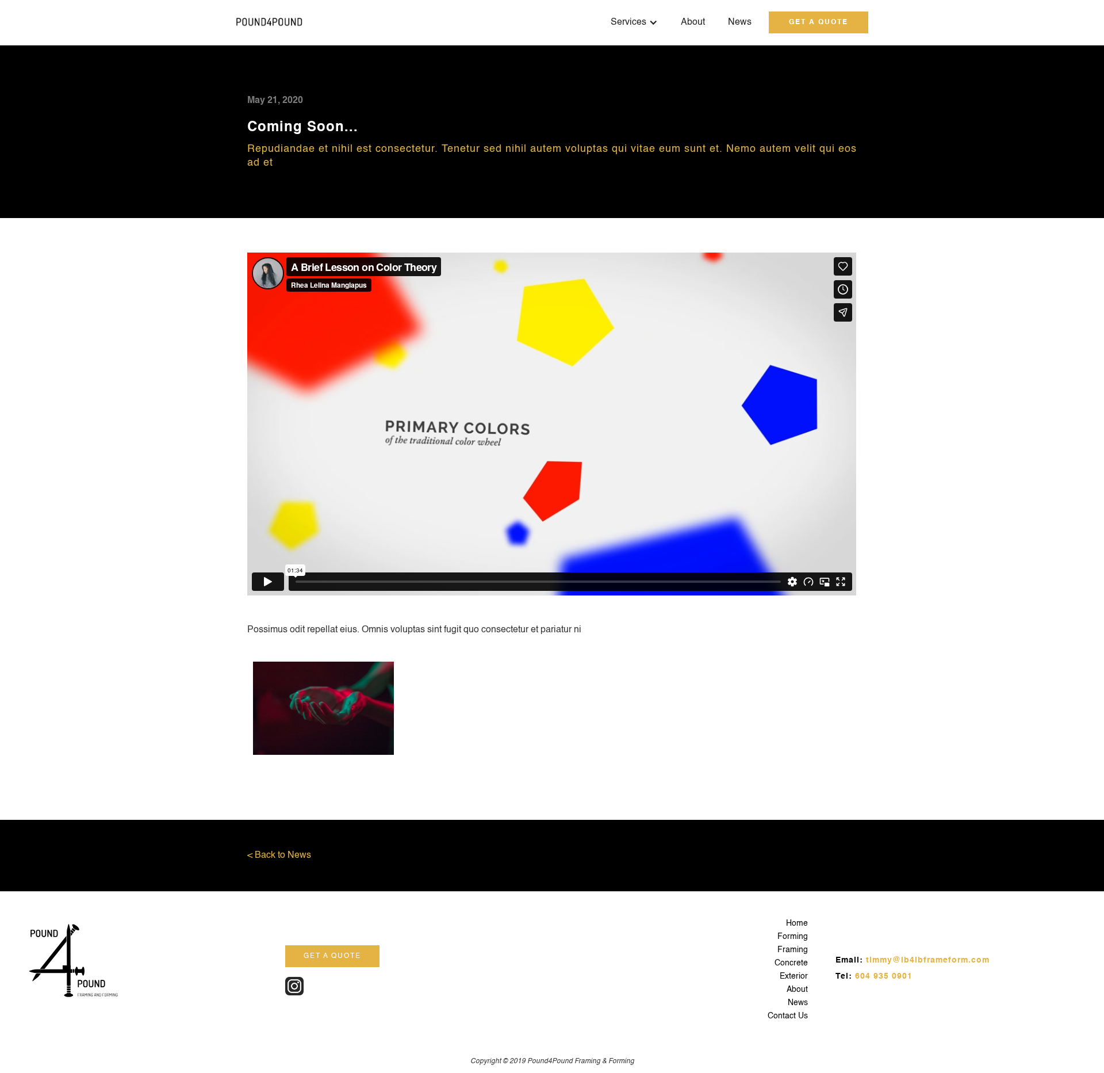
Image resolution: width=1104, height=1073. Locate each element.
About (693, 22)
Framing (792, 950)
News (740, 22)
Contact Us (788, 1016)
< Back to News (279, 855)
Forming (792, 937)
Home (797, 923)
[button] (634, 22)
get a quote (818, 22)
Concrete (791, 963)
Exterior (794, 976)
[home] (269, 22)
